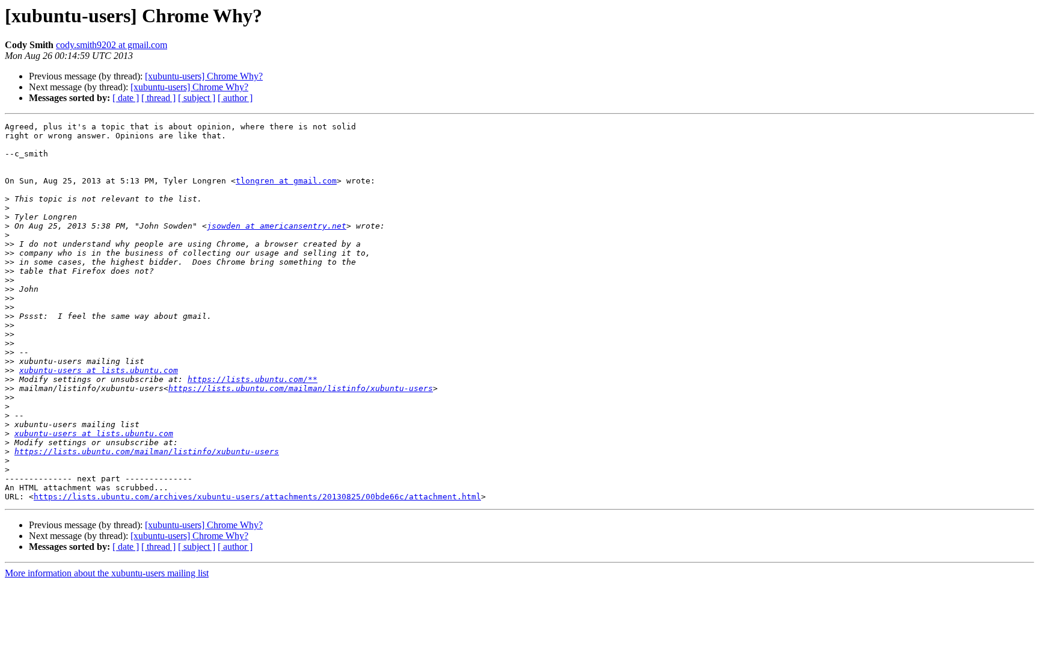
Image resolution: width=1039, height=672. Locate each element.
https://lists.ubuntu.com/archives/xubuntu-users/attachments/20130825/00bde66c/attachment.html (257, 496)
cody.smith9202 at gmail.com (111, 45)
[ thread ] (158, 98)
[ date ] (125, 98)
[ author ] (235, 98)
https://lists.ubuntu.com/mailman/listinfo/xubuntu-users (300, 388)
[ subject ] (196, 98)
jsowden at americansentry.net (276, 225)
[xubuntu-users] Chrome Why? (204, 76)
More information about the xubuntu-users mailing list (107, 573)
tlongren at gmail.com (286, 180)
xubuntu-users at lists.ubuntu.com (98, 370)
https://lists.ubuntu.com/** (252, 379)
